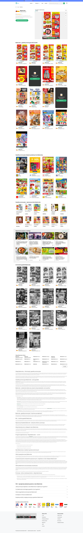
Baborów (54, 359)
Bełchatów (63, 364)
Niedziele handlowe (60, 522)
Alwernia (36, 356)
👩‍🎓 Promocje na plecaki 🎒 (28, 0)
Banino (27, 361)
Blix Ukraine (59, 520)
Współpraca (44, 517)
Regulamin (43, 522)
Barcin (63, 361)
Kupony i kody (59, 515)
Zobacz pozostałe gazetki (22, 20)
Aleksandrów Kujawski (19, 357)
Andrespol (45, 356)
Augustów (19, 359)
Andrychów (53, 357)
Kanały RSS (39, 530)
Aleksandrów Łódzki (28, 357)
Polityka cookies (44, 520)
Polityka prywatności (45, 518)
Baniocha (36, 361)
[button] (41, 486)
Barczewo (19, 364)
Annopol (63, 356)
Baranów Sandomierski (45, 362)
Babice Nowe (36, 359)
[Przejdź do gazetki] (66, 13)
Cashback (59, 518)
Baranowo (54, 361)
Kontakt (46, 3)
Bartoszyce (35, 364)
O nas (43, 515)
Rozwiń (64, 366)
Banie (18, 361)
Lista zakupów (59, 517)
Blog (42, 3)
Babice (27, 359)
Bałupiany (63, 359)
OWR (43, 524)
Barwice (45, 364)
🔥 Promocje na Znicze (54, 0)
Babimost (45, 359)
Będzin (54, 364)
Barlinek (28, 364)
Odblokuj (35, 78)
